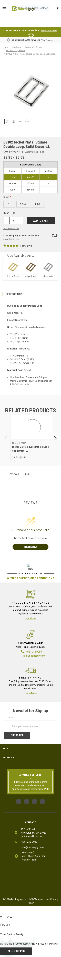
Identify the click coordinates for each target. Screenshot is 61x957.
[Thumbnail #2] (20, 121)
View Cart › (5, 924)
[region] (30, 121)
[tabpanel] (32, 438)
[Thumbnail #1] (13, 121)
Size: (6, 197)
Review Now (30, 546)
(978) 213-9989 (29, 841)
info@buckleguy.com (34, 655)
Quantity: (9, 213)
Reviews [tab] (13, 474)
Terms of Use (41, 899)
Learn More (31, 693)
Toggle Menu (5, 8)
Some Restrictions (49, 30)
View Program (47, 40)
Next (55, 438)
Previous (6, 438)
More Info (30, 618)
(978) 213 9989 (34, 651)
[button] (30, 294)
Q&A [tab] (27, 474)
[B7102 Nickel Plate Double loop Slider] (6, 121)
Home (23, 8)
